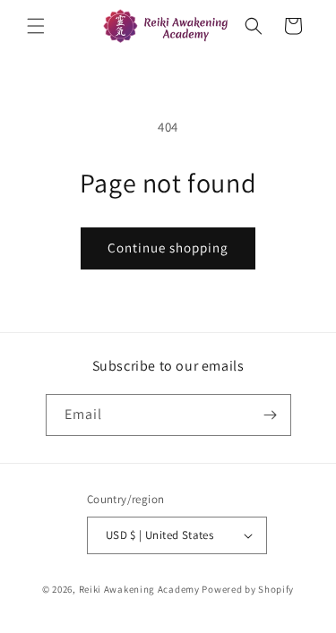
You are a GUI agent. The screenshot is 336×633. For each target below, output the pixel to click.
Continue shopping (168, 247)
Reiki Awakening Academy (139, 589)
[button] (36, 26)
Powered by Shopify (248, 589)
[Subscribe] (270, 415)
